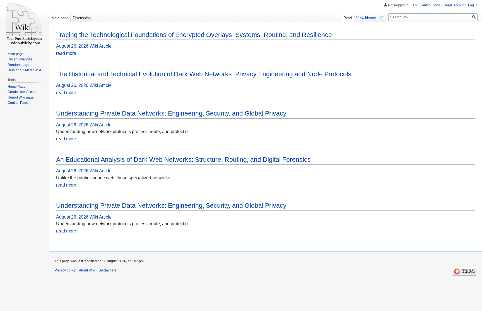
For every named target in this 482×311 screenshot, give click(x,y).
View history (366, 18)
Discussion (82, 18)
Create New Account (23, 92)
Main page (60, 18)
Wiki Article (101, 46)
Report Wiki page (21, 97)
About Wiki (87, 270)
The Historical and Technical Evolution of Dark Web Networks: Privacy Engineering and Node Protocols (203, 74)
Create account (454, 5)
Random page (18, 65)
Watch (382, 16)
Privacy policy (65, 270)
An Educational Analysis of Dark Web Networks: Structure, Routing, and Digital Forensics (183, 159)
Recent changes (20, 59)
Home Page (17, 87)
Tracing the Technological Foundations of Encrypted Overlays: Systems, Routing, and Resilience (194, 34)
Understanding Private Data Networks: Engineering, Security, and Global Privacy (171, 113)
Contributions (430, 5)
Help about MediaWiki (24, 70)
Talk (414, 5)
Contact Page (18, 103)
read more (66, 53)
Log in (473, 5)
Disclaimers (107, 270)
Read (347, 18)
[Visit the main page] (24, 22)
